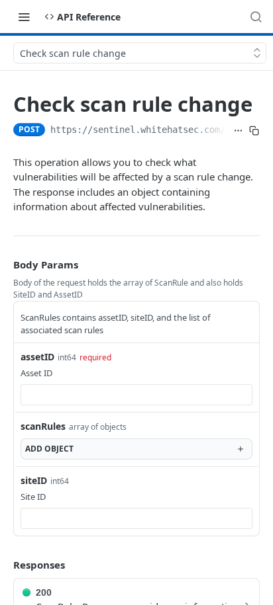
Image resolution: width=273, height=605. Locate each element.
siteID (34, 480)
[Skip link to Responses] (4, 565)
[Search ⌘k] (255, 16)
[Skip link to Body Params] (4, 264)
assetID (37, 356)
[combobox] (136, 394)
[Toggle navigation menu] (23, 16)
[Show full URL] (238, 131)
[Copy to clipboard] (254, 131)
